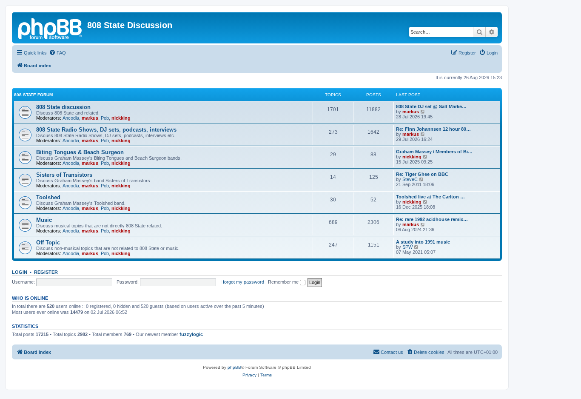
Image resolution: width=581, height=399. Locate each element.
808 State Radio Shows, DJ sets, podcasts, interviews (106, 129)
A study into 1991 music (423, 241)
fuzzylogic (191, 334)
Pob (105, 118)
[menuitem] (57, 53)
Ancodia (71, 118)
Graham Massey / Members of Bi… (434, 151)
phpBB (234, 367)
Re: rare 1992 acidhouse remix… (432, 219)
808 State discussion (63, 107)
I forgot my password (242, 281)
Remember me (284, 281)
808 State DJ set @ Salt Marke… (431, 106)
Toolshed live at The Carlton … (430, 196)
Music (44, 220)
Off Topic (48, 242)
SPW (407, 247)
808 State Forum (33, 94)
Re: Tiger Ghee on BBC (422, 174)
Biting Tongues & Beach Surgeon (80, 152)
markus (90, 118)
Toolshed (48, 197)
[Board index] (50, 27)
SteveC (410, 179)
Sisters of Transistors (64, 175)
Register (46, 272)
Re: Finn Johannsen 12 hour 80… (433, 129)
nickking (121, 118)
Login (19, 272)
